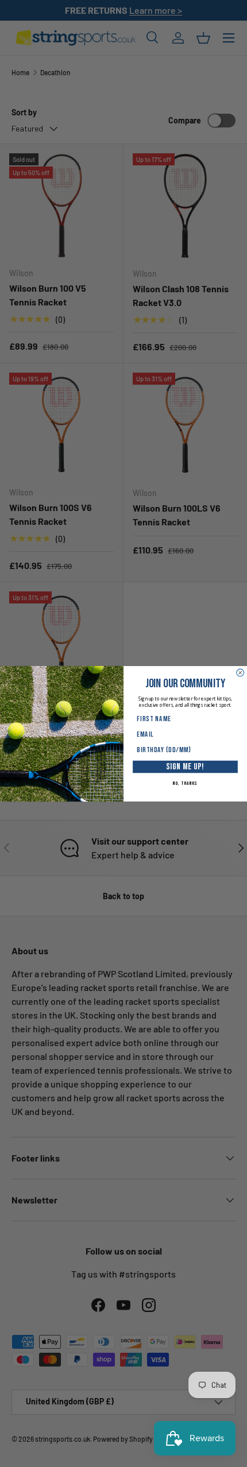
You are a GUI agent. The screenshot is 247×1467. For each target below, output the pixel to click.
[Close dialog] (240, 672)
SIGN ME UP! (185, 766)
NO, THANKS (185, 783)
